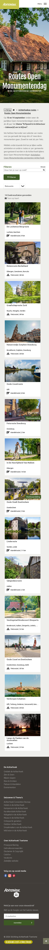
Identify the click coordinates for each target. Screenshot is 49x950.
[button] (45, 4)
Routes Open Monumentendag (17, 113)
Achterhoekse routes (27, 110)
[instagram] (10, 875)
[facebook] (5, 875)
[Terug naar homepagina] (14, 110)
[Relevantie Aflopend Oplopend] (14, 186)
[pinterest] (14, 875)
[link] (22, 220)
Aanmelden (18, 923)
